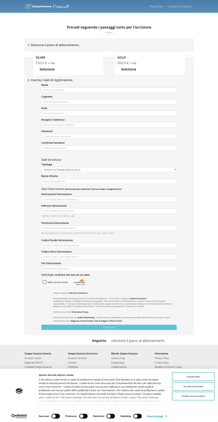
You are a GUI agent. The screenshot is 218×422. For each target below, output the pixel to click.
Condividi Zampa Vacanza (37, 367)
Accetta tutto (193, 376)
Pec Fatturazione (51, 263)
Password (46, 131)
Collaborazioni (118, 367)
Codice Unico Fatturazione (56, 251)
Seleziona (47, 69)
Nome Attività (49, 176)
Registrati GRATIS (33, 362)
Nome (44, 85)
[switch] (82, 415)
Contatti (72, 362)
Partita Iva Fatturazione (55, 223)
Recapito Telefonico (53, 119)
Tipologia (46, 164)
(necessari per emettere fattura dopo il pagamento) (93, 189)
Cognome (46, 96)
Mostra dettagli (155, 416)
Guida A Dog (118, 358)
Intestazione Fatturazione (56, 194)
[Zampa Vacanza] (47, 5)
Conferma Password (53, 142)
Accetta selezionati (193, 386)
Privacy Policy (156, 6)
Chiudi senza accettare (193, 396)
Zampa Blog (117, 362)
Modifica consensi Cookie (168, 367)
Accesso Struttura (77, 358)
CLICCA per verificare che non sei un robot (65, 274)
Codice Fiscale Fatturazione (57, 240)
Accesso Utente (32, 358)
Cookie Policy (162, 362)
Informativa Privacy (80, 312)
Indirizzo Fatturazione (54, 205)
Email (44, 108)
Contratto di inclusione (179, 6)
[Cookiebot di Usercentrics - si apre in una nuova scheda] (19, 416)
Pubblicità (73, 367)
